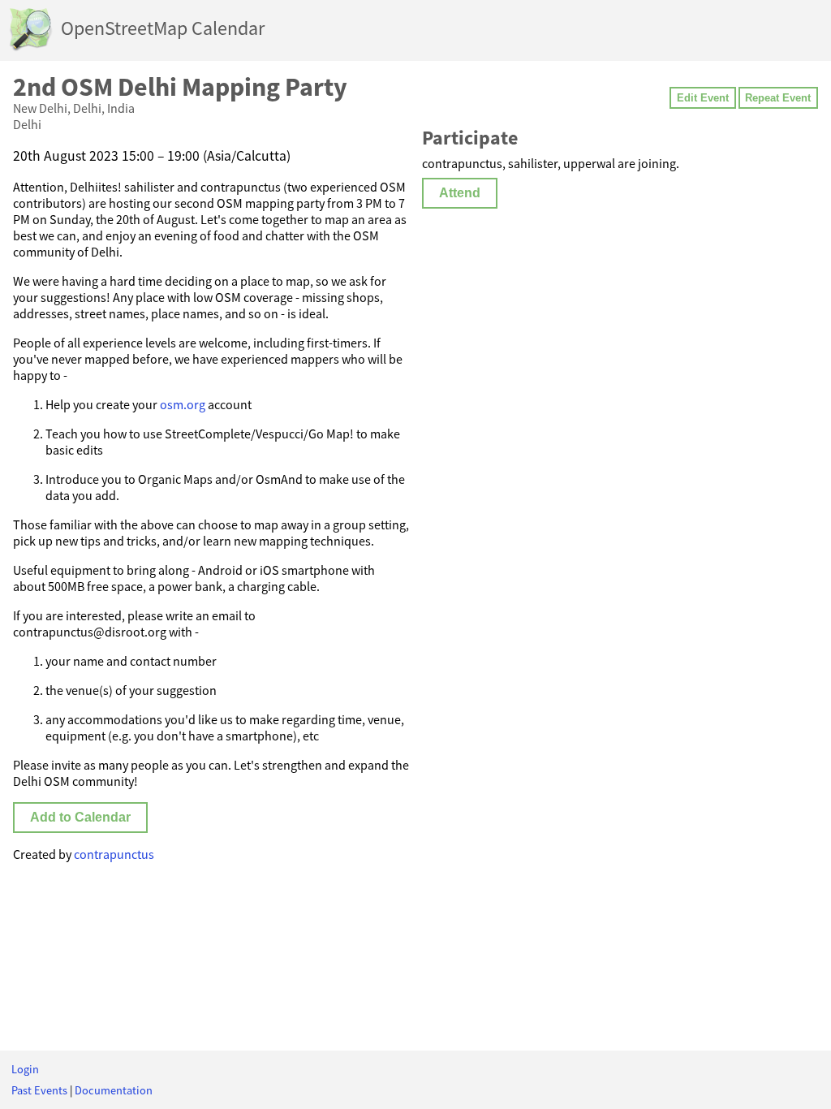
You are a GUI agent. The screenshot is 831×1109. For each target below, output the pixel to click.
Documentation (114, 1090)
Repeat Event (778, 98)
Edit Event (703, 98)
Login (25, 1069)
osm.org (182, 404)
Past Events (39, 1090)
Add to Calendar (80, 817)
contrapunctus (114, 854)
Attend (459, 193)
